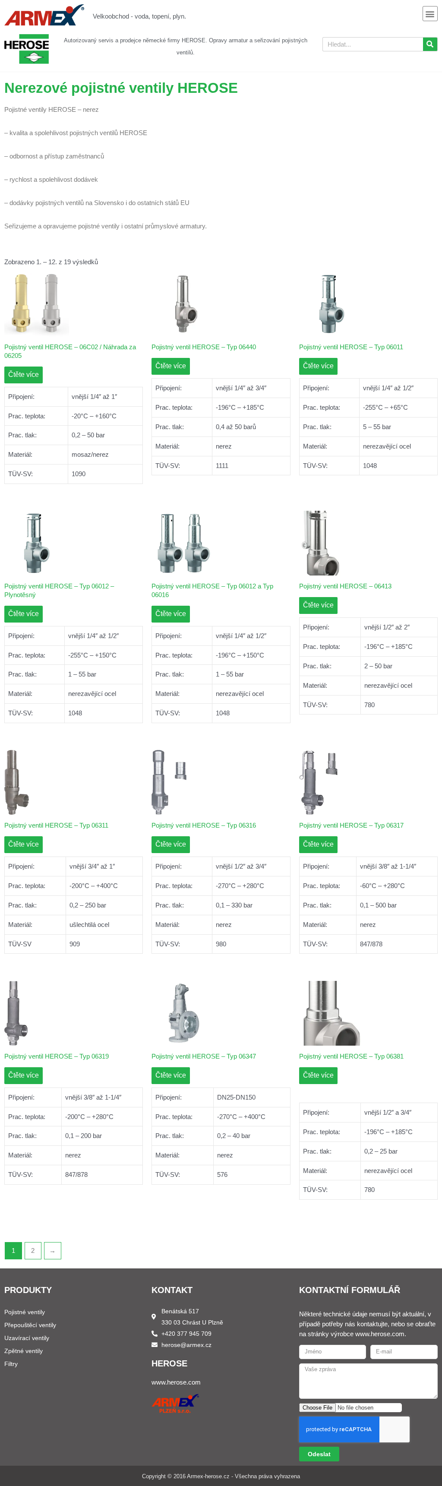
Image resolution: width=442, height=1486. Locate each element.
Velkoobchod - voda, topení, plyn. (139, 16)
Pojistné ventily (24, 1312)
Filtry (11, 1363)
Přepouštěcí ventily (30, 1325)
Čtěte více (23, 374)
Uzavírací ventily (26, 1337)
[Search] (430, 44)
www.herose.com (176, 1382)
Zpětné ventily (23, 1350)
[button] (430, 13)
